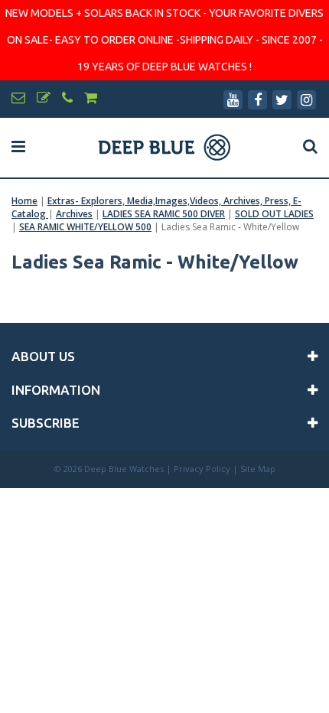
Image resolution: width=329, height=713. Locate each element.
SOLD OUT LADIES (274, 213)
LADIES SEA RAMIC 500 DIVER (164, 213)
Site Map (257, 468)
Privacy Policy (202, 468)
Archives (74, 213)
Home (24, 200)
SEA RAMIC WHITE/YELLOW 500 (85, 226)
